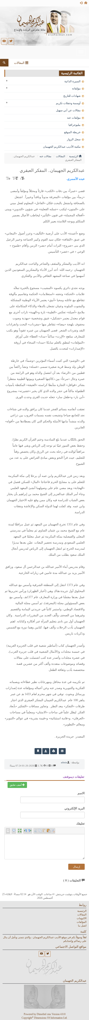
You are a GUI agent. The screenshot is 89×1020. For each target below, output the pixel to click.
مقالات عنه (45, 156)
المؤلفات (81, 921)
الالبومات (81, 918)
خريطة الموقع (72, 132)
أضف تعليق (16, 784)
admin (64, 762)
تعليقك (80, 823)
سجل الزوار (74, 139)
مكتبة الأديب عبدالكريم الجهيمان (62, 146)
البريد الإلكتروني (74, 808)
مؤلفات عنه (74, 117)
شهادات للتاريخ (72, 95)
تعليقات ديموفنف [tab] (73, 776)
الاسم (81, 793)
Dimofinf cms (44, 1014)
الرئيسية (74, 156)
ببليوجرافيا (74, 124)
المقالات (60, 156)
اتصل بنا (82, 925)
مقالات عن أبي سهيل (68, 110)
